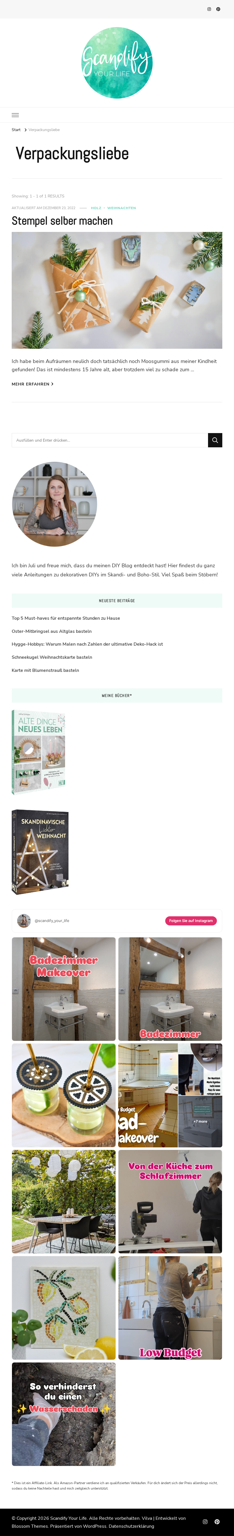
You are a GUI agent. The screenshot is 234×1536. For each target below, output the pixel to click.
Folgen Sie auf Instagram (191, 920)
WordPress (94, 1526)
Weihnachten (121, 208)
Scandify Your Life (68, 1518)
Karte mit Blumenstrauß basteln (45, 670)
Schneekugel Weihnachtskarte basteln (52, 657)
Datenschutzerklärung (131, 1526)
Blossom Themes (30, 1526)
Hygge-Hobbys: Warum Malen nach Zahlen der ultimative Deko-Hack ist (87, 644)
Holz (96, 208)
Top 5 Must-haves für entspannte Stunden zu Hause (66, 618)
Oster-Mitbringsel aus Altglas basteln (52, 631)
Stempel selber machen (62, 220)
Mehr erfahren (30, 384)
